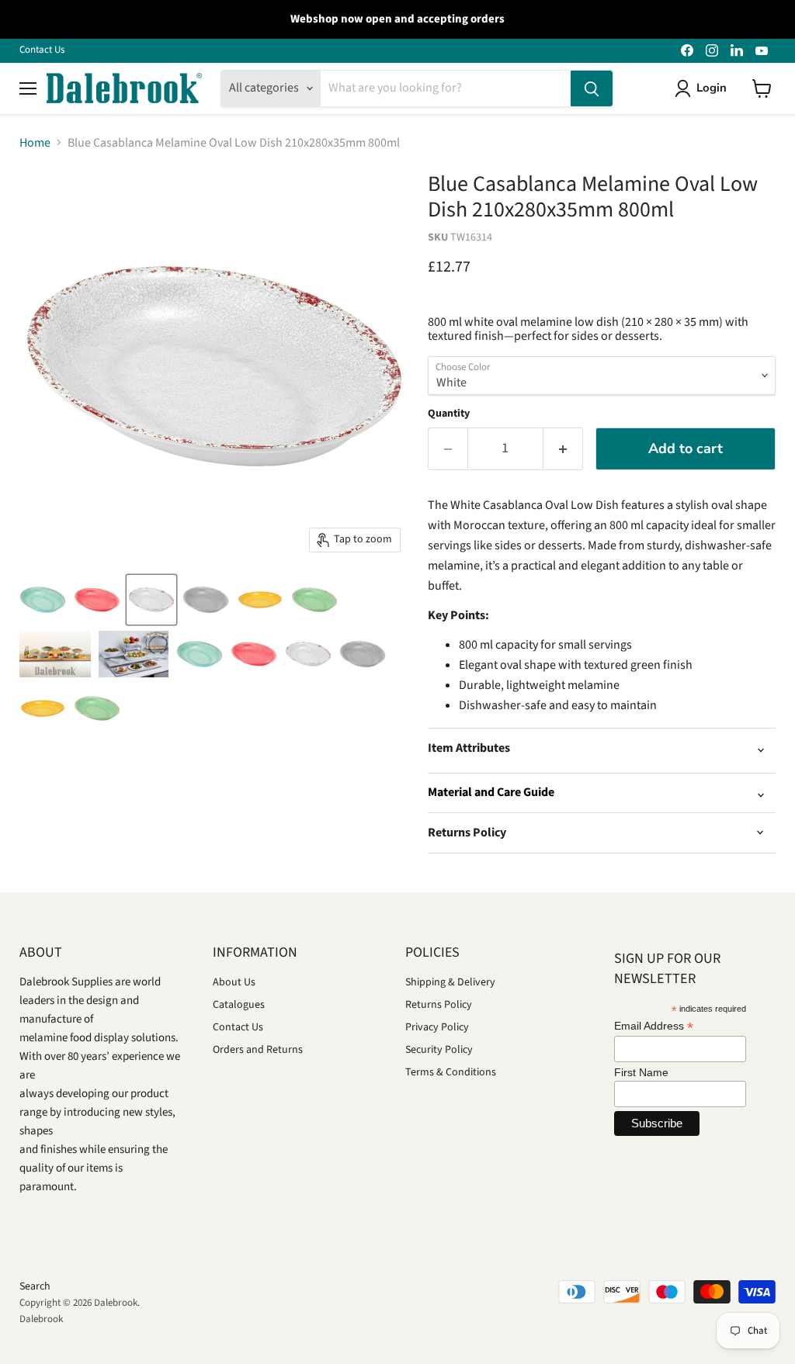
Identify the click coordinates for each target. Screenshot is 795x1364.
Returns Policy (438, 1005)
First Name (641, 1072)
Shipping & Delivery (450, 982)
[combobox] (446, 88)
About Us (234, 982)
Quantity (449, 413)
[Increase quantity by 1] (563, 449)
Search (34, 1286)
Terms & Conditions (450, 1072)
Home (34, 143)
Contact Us (41, 50)
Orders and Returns (258, 1050)
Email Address (653, 1026)
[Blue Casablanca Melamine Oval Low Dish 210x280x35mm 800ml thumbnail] (43, 600)
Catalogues (239, 1005)
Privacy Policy (437, 1027)
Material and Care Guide (491, 792)
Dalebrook (41, 1319)
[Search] (592, 88)
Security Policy (439, 1050)
